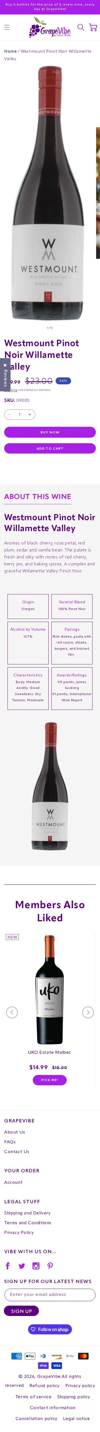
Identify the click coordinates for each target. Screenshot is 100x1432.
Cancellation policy (37, 1419)
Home (10, 52)
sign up (21, 1311)
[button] (7, 27)
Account (13, 1182)
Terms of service (33, 1397)
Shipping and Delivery (27, 1213)
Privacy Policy (19, 1233)
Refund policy (44, 1386)
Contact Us (16, 1152)
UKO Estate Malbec (49, 1052)
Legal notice (76, 1419)
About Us (14, 1132)
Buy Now (50, 432)
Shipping (11, 390)
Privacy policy (80, 1386)
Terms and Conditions (27, 1223)
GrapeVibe (49, 1377)
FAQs (10, 1142)
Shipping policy (74, 1397)
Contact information (53, 1408)
